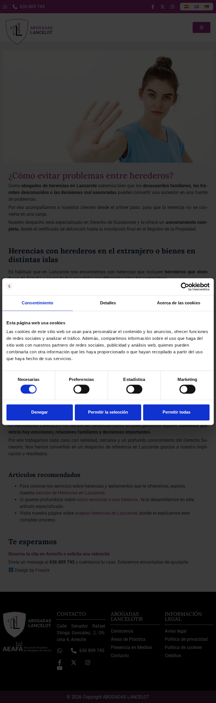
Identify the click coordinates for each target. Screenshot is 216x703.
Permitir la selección (108, 412)
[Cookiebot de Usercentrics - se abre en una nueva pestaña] (185, 286)
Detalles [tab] (108, 302)
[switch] (81, 389)
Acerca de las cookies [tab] (178, 302)
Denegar (39, 412)
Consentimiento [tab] (37, 302)
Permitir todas (176, 412)
